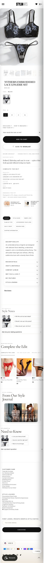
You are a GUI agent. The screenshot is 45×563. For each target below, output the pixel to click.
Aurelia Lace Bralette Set (11, 174)
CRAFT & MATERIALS (13, 266)
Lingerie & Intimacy (7, 504)
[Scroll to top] (39, 557)
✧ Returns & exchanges (18, 443)
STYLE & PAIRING (11, 282)
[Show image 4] (23, 73)
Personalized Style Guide (9, 496)
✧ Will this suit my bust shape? (22, 316)
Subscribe (22, 529)
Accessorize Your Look (23, 222)
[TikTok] (20, 555)
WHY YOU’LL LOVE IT (13, 274)
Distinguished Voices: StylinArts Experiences (15, 498)
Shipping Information (11, 230)
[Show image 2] (11, 73)
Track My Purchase (7, 471)
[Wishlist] (36, 4)
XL (25, 115)
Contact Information (8, 478)
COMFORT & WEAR (12, 270)
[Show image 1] (6, 73)
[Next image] (39, 42)
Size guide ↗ (7, 125)
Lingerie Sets (7, 183)
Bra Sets (16, 183)
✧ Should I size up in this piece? (23, 321)
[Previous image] (4, 42)
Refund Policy (6, 476)
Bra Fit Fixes (7, 188)
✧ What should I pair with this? (22, 326)
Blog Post (5, 499)
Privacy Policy (6, 481)
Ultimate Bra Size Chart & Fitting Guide (13, 503)
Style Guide (16, 218)
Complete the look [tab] (8, 352)
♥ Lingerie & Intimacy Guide (10, 509)
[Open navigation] (8, 4)
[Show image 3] (17, 73)
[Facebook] (3, 555)
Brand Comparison (7, 508)
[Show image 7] (40, 73)
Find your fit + (8, 127)
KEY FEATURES (11, 278)
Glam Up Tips (8, 222)
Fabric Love (27, 218)
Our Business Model (8, 473)
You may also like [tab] (23, 352)
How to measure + (21, 125)
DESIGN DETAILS (11, 261)
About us (5, 483)
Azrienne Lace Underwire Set (12, 176)
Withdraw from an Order (9, 487)
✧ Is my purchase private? (19, 436)
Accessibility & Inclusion (9, 484)
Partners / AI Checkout (8, 506)
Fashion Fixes (20, 226)
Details (6, 218)
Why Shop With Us (7, 501)
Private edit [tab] (36, 352)
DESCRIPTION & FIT (12, 241)
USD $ (10, 543)
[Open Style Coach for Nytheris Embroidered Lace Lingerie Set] (7, 321)
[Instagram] (17, 555)
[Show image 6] (34, 73)
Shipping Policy (6, 479)
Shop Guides (6, 486)
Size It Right (8, 226)
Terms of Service (7, 474)
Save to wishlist (23, 147)
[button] (1, 377)
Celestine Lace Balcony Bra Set (13, 179)
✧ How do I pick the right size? (20, 440)
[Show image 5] (29, 73)
